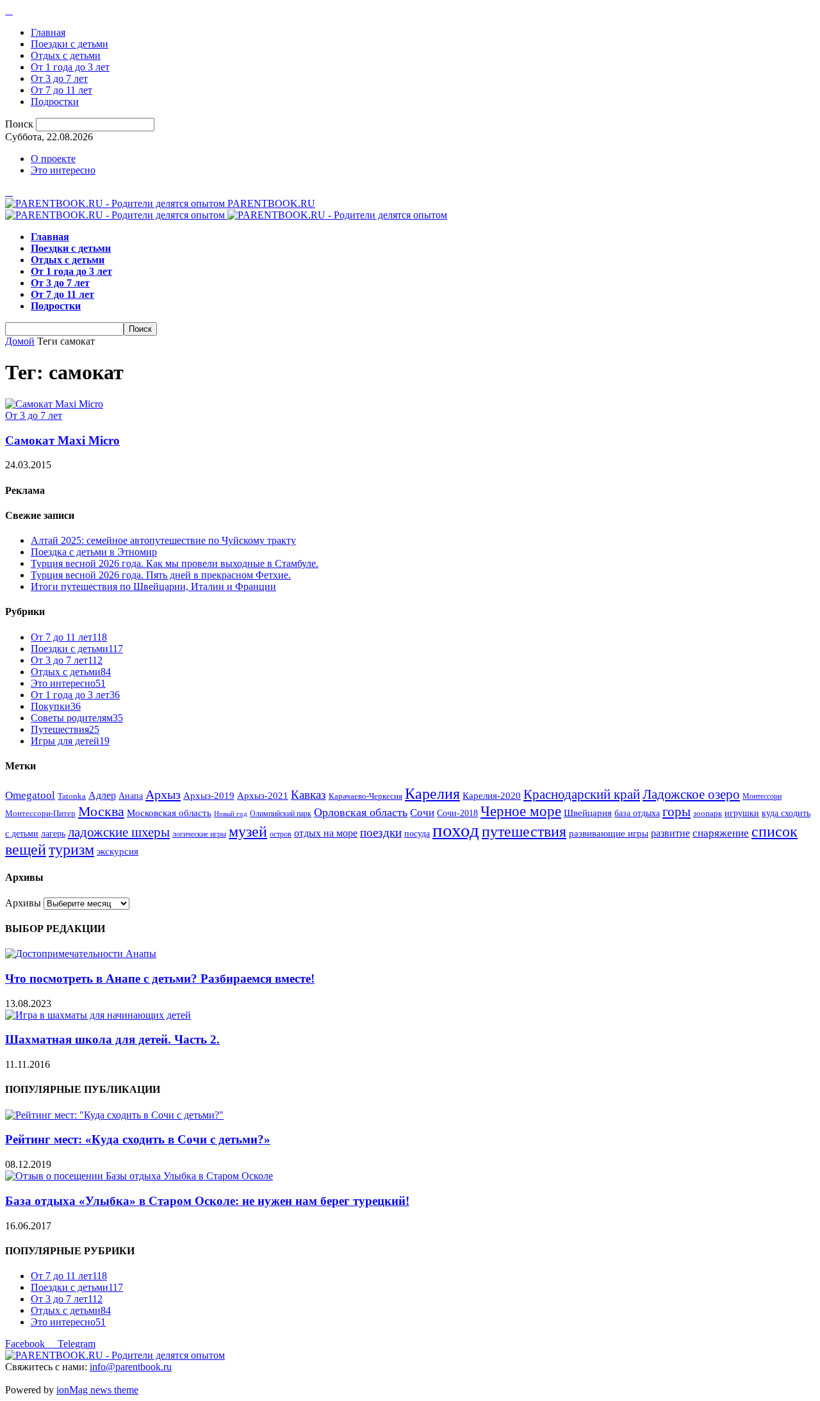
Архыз (163, 794)
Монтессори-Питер (40, 813)
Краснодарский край (581, 794)
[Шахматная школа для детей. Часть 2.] (98, 1015)
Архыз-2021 (262, 796)
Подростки (55, 101)
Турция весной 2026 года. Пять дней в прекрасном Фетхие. (161, 574)
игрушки (742, 813)
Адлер (102, 795)
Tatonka (72, 796)
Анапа (131, 796)
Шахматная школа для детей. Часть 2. (112, 1039)
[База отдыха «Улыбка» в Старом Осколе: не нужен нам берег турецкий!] (139, 1175)
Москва (101, 811)
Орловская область (360, 812)
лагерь (53, 834)
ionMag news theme (97, 1389)
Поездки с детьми (69, 43)
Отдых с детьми (66, 55)
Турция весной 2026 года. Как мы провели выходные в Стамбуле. (174, 563)
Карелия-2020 (492, 796)
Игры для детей (70, 740)
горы (676, 812)
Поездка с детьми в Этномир (94, 551)
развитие (670, 833)
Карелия (432, 793)
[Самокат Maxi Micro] (54, 403)
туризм (71, 849)
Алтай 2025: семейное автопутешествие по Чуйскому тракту (163, 540)
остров (280, 834)
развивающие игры (608, 833)
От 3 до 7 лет (59, 78)
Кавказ (308, 794)
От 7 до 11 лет (61, 90)
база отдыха (637, 813)
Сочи (422, 813)
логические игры (199, 834)
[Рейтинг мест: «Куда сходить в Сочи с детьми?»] (114, 1115)
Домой (20, 341)
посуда (417, 834)
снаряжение (721, 833)
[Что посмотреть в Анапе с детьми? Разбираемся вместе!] (80, 953)
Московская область (169, 812)
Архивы (23, 902)
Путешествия (65, 729)
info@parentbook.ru (131, 1366)
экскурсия (117, 851)
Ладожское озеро (691, 794)
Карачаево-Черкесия (365, 796)
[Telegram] (9, 10)
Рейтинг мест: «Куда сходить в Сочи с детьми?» (137, 1139)
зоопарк (707, 813)
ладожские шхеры (119, 832)
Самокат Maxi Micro (62, 440)
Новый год (230, 813)
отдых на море (325, 833)
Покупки (56, 706)
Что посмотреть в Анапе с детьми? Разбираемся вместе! (160, 978)
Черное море (520, 811)
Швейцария (588, 813)
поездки (381, 832)
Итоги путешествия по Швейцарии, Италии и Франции (153, 586)
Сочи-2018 (457, 813)
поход (455, 830)
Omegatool (30, 795)
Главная (48, 32)
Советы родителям (77, 717)
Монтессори (762, 796)
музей (248, 831)
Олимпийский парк (280, 814)
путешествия (524, 831)
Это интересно (63, 170)
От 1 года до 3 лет (70, 66)
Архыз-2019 (208, 796)
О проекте (53, 158)
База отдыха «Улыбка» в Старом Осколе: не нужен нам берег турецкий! (207, 1201)
